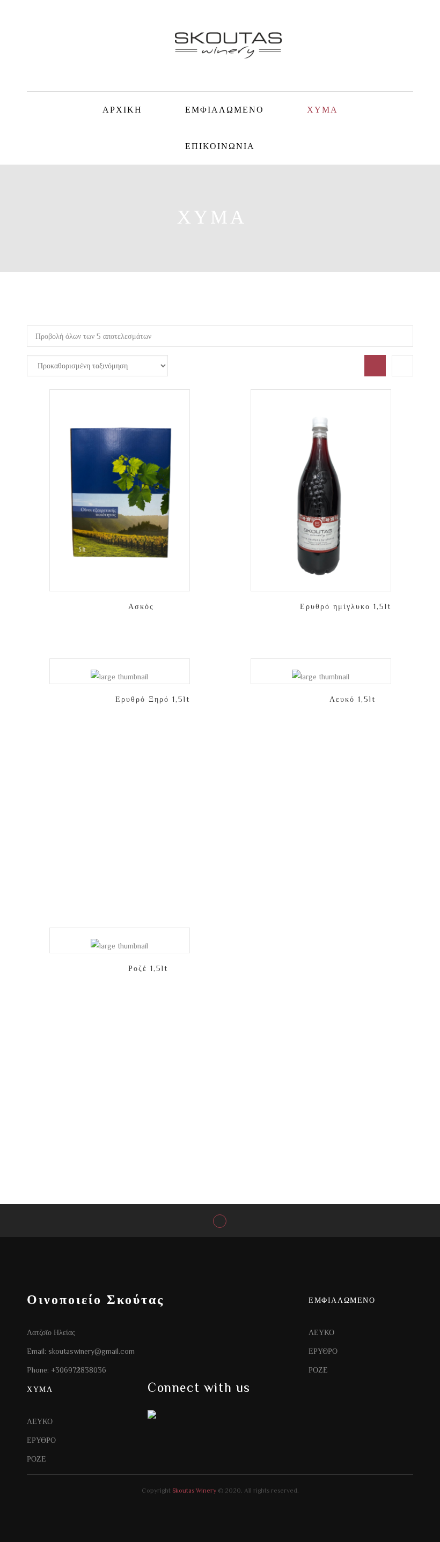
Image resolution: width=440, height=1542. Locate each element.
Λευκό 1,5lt (352, 699)
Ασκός (141, 606)
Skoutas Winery (193, 1490)
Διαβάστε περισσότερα (177, 460)
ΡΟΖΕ (318, 1370)
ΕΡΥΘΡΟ (323, 1351)
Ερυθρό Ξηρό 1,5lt (152, 699)
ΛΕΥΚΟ (321, 1332)
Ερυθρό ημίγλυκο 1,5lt (345, 606)
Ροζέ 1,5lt (148, 968)
